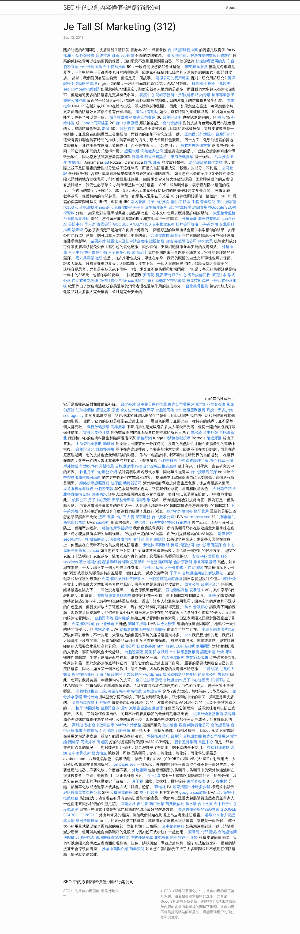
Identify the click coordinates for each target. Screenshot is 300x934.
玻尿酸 (116, 483)
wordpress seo (197, 516)
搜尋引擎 (142, 499)
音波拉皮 (103, 55)
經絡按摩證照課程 (95, 483)
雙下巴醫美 (148, 792)
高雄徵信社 (81, 725)
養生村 (221, 781)
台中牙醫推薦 (90, 66)
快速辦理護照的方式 (212, 61)
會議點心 (200, 606)
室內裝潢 (138, 201)
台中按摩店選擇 (204, 471)
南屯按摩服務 (197, 66)
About (231, 7)
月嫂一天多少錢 (219, 409)
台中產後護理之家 (193, 460)
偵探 (159, 567)
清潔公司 (186, 544)
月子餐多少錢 (119, 252)
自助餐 (142, 803)
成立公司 (191, 584)
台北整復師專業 (159, 561)
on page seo (125, 764)
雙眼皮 (213, 556)
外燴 (220, 651)
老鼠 (105, 128)
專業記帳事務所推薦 (125, 691)
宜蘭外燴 (128, 803)
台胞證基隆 (133, 651)
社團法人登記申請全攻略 (127, 241)
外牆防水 (99, 494)
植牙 (79, 708)
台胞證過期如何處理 (165, 578)
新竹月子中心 (175, 274)
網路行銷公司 (198, 725)
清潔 (170, 55)
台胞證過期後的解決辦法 (202, 573)
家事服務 (142, 516)
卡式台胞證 (132, 674)
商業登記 (136, 848)
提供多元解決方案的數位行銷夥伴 (203, 55)
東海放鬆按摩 (183, 156)
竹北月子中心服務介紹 (98, 471)
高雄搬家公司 (152, 151)
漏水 (124, 708)
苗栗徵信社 (174, 803)
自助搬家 (195, 567)
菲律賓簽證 (216, 404)
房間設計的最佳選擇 (206, 162)
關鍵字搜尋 (137, 623)
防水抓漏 (160, 651)
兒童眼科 (137, 561)
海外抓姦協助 (209, 218)
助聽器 (108, 443)
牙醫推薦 (106, 466)
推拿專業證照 (205, 561)
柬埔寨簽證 (196, 781)
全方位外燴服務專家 (137, 409)
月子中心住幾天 (196, 680)
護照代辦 (131, 151)
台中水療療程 (127, 123)
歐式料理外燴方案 (196, 145)
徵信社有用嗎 (147, 111)
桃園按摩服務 (174, 657)
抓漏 (67, 55)
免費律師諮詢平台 (129, 207)
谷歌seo (212, 815)
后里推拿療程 (120, 117)
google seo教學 (193, 792)
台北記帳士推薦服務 (160, 466)
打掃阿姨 (217, 680)
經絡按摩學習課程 (117, 528)
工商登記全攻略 (89, 443)
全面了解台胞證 (109, 674)
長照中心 (205, 741)
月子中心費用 (99, 499)
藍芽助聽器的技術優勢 (166, 280)
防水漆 (196, 432)
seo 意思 (205, 241)
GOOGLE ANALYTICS (132, 224)
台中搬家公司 (163, 516)
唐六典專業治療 (89, 258)
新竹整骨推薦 (186, 741)
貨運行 (183, 837)
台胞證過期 (227, 831)
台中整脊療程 (174, 826)
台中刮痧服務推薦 (183, 49)
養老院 (102, 741)
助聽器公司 (132, 483)
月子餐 (137, 781)
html (161, 646)
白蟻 (169, 241)
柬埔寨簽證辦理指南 (112, 837)
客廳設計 (75, 162)
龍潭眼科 (225, 533)
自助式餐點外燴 (85, 280)
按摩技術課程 (198, 280)
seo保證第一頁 (75, 539)
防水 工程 (191, 201)
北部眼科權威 (187, 94)
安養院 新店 (153, 274)
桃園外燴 (91, 708)
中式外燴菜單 (142, 837)
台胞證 (108, 730)
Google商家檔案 (95, 123)
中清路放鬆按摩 (178, 438)
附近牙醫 (214, 438)
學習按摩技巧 (159, 736)
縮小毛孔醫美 (219, 83)
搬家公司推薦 (74, 100)
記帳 (87, 494)
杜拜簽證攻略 (187, 224)
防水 (188, 606)
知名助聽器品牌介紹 (180, 674)
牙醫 (194, 837)
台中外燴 (210, 432)
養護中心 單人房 (120, 516)
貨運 (148, 651)
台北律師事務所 (76, 218)
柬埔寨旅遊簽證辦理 (146, 708)
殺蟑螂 (77, 229)
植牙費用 (201, 511)
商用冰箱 (156, 803)
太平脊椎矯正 (176, 567)
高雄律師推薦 (87, 691)
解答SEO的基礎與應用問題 (188, 646)
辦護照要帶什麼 (96, 432)
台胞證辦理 (124, 466)
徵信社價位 (108, 280)
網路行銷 (144, 438)
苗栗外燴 (98, 241)
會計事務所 (183, 561)
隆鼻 (149, 539)
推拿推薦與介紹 (115, 848)
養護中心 (146, 94)
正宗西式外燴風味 (200, 134)
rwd (138, 466)
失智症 (223, 674)
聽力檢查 (169, 725)
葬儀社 (160, 786)
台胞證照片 (88, 207)
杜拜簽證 (103, 702)
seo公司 (103, 522)
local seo (91, 550)
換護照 (148, 567)
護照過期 (127, 128)
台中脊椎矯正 (107, 623)
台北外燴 (128, 404)
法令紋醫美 (166, 623)
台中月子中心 (225, 803)
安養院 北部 (198, 831)
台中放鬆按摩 (104, 725)
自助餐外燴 (105, 449)
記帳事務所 (165, 94)
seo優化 (106, 207)
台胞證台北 (85, 449)
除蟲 (221, 117)
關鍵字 (73, 741)
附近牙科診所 (155, 156)
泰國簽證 (104, 224)
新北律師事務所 (156, 544)
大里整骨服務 (224, 213)
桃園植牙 (199, 83)
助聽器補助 (226, 516)
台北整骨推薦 (197, 286)
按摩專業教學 (223, 94)
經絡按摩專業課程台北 (82, 792)
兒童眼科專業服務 (78, 488)
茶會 (115, 409)
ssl (106, 162)
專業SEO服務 (197, 657)
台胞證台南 (172, 117)
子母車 (175, 573)
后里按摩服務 (157, 207)
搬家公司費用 (144, 117)
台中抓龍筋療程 (153, 629)
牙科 (229, 651)
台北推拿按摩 (180, 207)
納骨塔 (204, 94)
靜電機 (137, 156)
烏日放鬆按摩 (99, 426)
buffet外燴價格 (180, 511)
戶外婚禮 (70, 466)
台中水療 (206, 803)
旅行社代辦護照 (131, 578)
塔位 (213, 460)
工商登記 (210, 668)
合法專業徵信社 (119, 539)
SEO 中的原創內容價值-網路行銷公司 (112, 7)
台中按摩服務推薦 (184, 651)
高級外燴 (88, 741)
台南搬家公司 (83, 623)
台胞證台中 (152, 691)
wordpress (152, 674)
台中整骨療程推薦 (152, 404)
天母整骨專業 (123, 499)
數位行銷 (99, 252)
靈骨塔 (176, 201)
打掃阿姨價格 (218, 747)
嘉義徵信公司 (185, 241)
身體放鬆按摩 (84, 702)
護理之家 (103, 409)
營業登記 (207, 201)
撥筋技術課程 (84, 674)
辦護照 (94, 89)
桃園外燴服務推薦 (208, 713)
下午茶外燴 (208, 224)
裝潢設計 (139, 252)
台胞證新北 (225, 134)
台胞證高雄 (164, 409)
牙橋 (212, 595)
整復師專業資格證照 (114, 595)
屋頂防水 (218, 274)
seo (187, 635)
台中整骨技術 (79, 753)
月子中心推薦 (158, 201)
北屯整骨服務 (166, 837)
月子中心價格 (79, 252)
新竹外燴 (90, 696)
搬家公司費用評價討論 (187, 404)
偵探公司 (79, 499)
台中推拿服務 (164, 224)
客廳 (182, 725)
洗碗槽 (69, 837)
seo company (75, 89)
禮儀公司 (128, 646)
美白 (220, 201)
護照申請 (207, 651)
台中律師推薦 (114, 66)
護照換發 (156, 241)
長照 (174, 544)
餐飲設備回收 (199, 274)
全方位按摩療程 (149, 680)
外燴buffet (88, 466)
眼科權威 (121, 618)
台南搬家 (109, 578)
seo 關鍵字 (137, 280)
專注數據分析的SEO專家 (198, 809)
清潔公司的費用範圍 (172, 77)
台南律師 (90, 730)
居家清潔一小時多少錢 (191, 786)
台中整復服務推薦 (190, 409)
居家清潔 (101, 629)
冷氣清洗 (70, 809)
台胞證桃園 (167, 460)
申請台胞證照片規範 (219, 629)
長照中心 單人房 (82, 224)
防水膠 (191, 803)
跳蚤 (115, 55)
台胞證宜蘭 (192, 736)
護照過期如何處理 (94, 561)
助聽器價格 (85, 409)
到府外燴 (228, 578)
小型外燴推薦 (83, 55)
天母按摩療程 (121, 792)
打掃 (123, 280)
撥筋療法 (97, 539)
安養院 (195, 590)
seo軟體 (127, 55)
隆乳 (148, 162)
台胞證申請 (103, 488)
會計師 (138, 539)
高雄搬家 (118, 426)
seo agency (73, 415)
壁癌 (102, 516)
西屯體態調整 (177, 590)
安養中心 (199, 556)
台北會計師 (172, 123)
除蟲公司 (225, 460)
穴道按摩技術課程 (166, 235)
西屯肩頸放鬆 (75, 522)
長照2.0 (153, 775)
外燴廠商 (189, 218)
